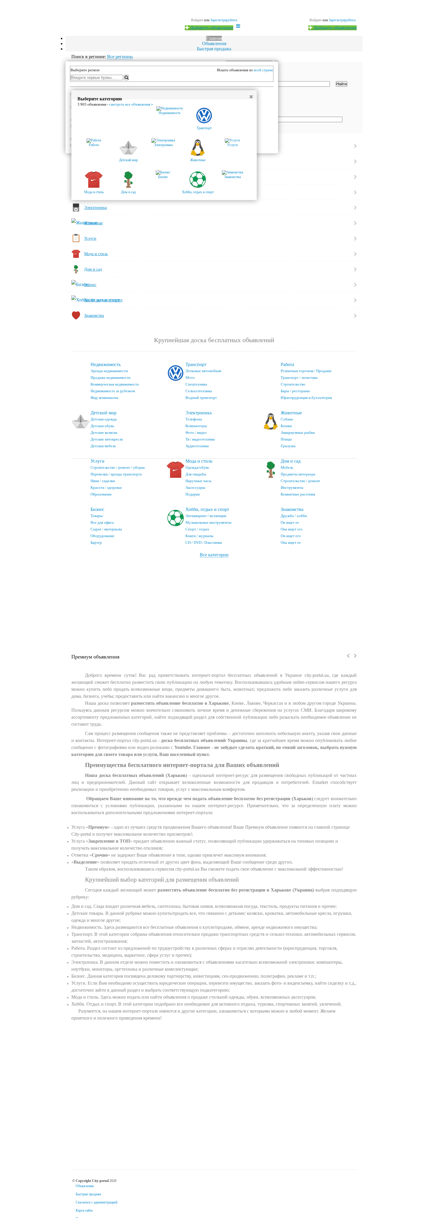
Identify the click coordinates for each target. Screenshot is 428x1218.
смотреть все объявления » (131, 104)
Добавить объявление (334, 27)
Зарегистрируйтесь (342, 20)
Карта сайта (84, 1210)
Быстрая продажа (214, 48)
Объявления (214, 43)
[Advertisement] (214, 601)
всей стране (263, 70)
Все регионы (120, 56)
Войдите (315, 20)
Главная (214, 38)
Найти (341, 84)
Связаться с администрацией (96, 1202)
